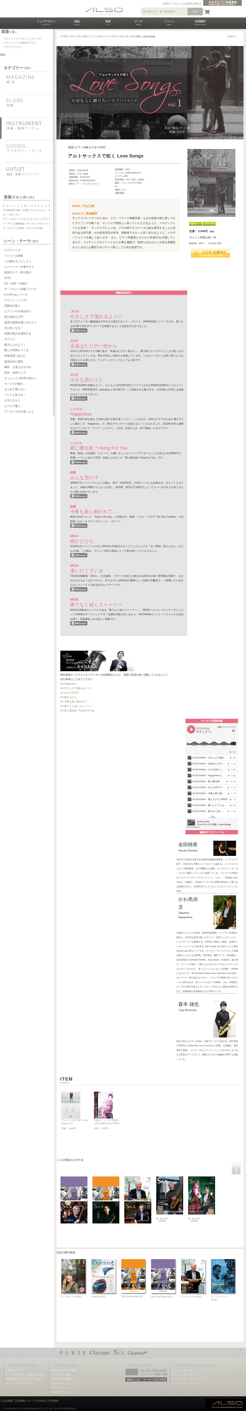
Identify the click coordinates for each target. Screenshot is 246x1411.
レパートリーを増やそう (19, 266)
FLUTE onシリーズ (15, 294)
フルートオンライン (185, 1374)
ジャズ (45, 206)
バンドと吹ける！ (15, 394)
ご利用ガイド (168, 3)
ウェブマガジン (46, 23)
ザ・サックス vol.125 (191, 1296)
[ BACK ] (231, 36)
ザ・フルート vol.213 (71, 1296)
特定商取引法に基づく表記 (23, 1378)
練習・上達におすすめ (17, 367)
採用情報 (53, 1400)
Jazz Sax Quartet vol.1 (162, 1296)
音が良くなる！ (13, 327)
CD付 (7, 277)
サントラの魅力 (13, 383)
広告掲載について (25, 1400)
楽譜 (108, 23)
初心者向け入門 (13, 316)
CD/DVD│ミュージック (68, 1383)
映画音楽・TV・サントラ (27, 223)
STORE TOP (66, 36)
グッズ (139, 23)
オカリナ (8, 46)
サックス (36, 38)
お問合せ (196, 3)
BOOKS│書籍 (61, 1378)
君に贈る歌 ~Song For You (79, 710)
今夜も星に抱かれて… (76, 701)
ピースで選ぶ (12, 405)
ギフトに (9, 339)
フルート (8, 38)
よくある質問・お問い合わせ (25, 1374)
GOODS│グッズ (63, 1392)
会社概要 (7, 1400)
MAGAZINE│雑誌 (64, 1370)
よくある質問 (184, 3)
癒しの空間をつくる (16, 350)
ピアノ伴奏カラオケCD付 (103, 36)
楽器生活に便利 (13, 361)
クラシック (12, 206)
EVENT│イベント (64, 1387)
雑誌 (77, 23)
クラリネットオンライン (188, 1378)
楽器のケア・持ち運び (17, 272)
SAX (78, 36)
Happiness (70, 683)
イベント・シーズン (16, 300)
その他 (39, 228)
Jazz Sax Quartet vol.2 (132, 1296)
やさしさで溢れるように (78, 688)
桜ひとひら (70, 697)
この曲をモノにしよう (17, 261)
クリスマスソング (34, 219)
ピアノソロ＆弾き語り (17, 311)
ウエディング (12, 250)
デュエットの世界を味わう (20, 378)
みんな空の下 (71, 692)
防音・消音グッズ (15, 372)
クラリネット (22, 38)
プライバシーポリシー (20, 1383)
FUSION (9, 210)
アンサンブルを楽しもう (19, 411)
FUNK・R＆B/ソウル (24, 210)
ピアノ (19, 46)
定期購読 (200, 23)
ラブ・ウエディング (13, 219)
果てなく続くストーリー (78, 706)
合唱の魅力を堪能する (17, 333)
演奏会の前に (12, 305)
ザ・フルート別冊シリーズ (20, 289)
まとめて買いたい (15, 389)
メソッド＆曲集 (13, 255)
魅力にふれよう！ (15, 344)
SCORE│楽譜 (61, 1374)
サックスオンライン (185, 1370)
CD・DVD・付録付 (15, 283)
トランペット (11, 42)
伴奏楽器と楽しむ (15, 355)
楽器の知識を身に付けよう (20, 322)
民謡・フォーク (26, 228)
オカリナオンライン (185, 1383)
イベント (169, 23)
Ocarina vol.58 (98, 1296)
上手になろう (12, 400)
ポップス (30, 206)
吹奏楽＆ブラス (28, 42)
